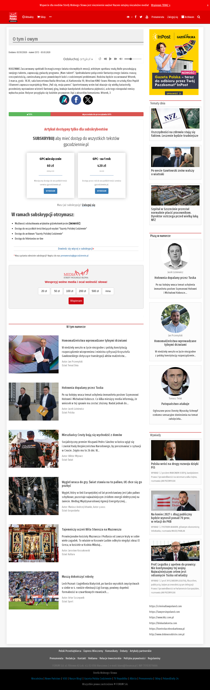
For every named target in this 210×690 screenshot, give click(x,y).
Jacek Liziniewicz (76, 408)
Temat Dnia (73, 365)
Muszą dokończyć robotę (78, 577)
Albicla (133, 678)
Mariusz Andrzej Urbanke (80, 506)
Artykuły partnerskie (140, 651)
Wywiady (155, 435)
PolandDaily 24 (171, 678)
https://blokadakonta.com (163, 623)
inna (108, 291)
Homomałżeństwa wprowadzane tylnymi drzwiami (94, 340)
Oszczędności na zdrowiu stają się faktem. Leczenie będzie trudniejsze (174, 134)
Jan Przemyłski (75, 361)
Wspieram (76, 300)
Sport (70, 601)
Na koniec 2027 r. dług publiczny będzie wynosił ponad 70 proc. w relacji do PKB (171, 517)
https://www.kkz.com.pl (161, 617)
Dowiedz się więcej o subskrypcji (76, 248)
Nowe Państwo (52, 678)
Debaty (124, 651)
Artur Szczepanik (76, 597)
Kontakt (82, 658)
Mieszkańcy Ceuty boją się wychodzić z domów (92, 435)
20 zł (44, 291)
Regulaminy (154, 658)
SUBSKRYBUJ (43, 138)
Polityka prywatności (135, 658)
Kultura (71, 554)
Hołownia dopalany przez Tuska (82, 388)
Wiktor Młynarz (75, 456)
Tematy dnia (157, 103)
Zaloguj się (172, 17)
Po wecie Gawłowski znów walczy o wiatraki (172, 172)
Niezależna (37, 678)
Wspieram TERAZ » (160, 5)
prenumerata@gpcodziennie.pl (74, 255)
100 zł (69, 291)
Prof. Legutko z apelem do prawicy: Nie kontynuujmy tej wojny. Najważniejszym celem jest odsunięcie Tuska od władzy (173, 569)
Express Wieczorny (93, 651)
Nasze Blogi (75, 678)
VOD (65, 678)
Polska (71, 412)
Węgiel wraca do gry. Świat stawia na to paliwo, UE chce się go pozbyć (102, 484)
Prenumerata (157, 17)
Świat (70, 459)
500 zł (95, 291)
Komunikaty (111, 651)
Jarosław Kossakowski (79, 550)
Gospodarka (73, 510)
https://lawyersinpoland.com (164, 612)
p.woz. (102, 506)
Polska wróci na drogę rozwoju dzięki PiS (175, 465)
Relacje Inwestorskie (110, 658)
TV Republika (120, 678)
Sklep (158, 678)
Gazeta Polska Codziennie (98, 678)
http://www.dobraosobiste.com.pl (166, 634)
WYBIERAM (50, 191)
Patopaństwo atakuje (175, 404)
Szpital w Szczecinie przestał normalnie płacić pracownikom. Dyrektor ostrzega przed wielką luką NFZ (174, 214)
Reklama (92, 658)
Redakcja (70, 658)
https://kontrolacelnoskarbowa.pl (167, 628)
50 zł (57, 291)
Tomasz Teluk (175, 398)
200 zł (82, 291)
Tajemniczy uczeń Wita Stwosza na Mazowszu (91, 529)
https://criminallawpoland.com (165, 606)
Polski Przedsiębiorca (70, 651)
